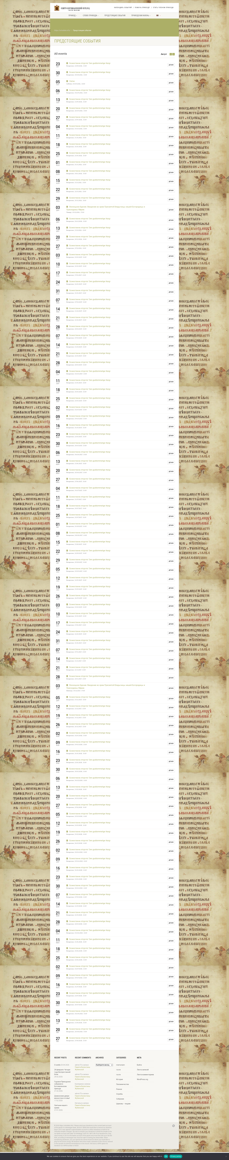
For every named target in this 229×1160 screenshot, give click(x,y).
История (119, 1079)
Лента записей (143, 1070)
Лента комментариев (145, 1075)
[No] (226, 1156)
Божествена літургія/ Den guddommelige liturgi (89, 63)
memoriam (120, 1065)
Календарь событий (123, 7)
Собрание (120, 1099)
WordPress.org (142, 1079)
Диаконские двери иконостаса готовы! (62, 1097)
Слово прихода (90, 15)
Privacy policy (176, 1156)
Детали (171, 65)
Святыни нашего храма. (60, 1106)
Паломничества (122, 1084)
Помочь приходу (142, 7)
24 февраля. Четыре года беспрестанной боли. (62, 1072)
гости (118, 1070)
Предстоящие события (114, 15)
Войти (139, 1065)
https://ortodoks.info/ (62, 30)
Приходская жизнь (140, 15)
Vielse (72, 81)
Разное (119, 1089)
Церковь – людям (123, 1104)
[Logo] (73, 8)
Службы (119, 1094)
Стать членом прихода (163, 7)
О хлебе (57, 1065)
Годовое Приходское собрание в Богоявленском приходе (62, 1085)
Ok (166, 1156)
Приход (71, 15)
